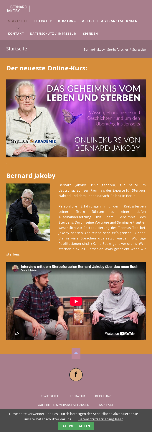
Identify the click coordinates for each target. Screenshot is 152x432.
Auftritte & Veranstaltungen (110, 21)
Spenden (90, 34)
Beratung (67, 21)
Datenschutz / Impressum (53, 34)
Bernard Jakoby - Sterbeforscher (106, 49)
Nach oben (76, 353)
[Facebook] (76, 374)
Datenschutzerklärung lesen (100, 419)
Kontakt (16, 34)
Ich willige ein (76, 426)
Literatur (43, 21)
